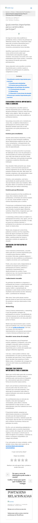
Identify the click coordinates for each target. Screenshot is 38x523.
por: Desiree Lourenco (12, 20)
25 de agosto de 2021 (12, 19)
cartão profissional (18, 327)
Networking (13, 91)
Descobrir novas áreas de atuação (20, 93)
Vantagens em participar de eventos (18, 87)
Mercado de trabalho (23, 12)
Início (7, 12)
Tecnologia (18, 505)
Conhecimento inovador (17, 89)
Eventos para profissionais (18, 85)
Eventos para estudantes (17, 83)
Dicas (13, 12)
